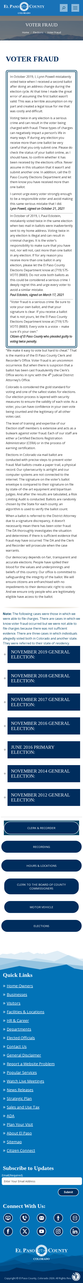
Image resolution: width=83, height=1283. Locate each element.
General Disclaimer (24, 1055)
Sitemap (14, 1141)
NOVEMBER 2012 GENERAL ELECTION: (40, 797)
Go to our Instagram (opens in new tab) (59, 1233)
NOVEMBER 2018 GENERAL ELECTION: (40, 678)
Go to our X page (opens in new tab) (26, 1233)
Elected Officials (21, 1037)
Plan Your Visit (20, 1124)
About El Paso (19, 1133)
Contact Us (17, 1046)
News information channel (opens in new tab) (9, 1220)
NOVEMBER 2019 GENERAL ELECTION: (40, 654)
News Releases (20, 1089)
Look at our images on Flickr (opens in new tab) (76, 1220)
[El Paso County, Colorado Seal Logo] (41, 1259)
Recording (41, 847)
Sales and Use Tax (23, 1107)
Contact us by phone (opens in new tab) (26, 1220)
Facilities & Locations (25, 1011)
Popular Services (22, 1072)
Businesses (17, 994)
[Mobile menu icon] (75, 8)
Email (12, 1175)
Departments (19, 1029)
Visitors (13, 1003)
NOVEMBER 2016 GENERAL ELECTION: (40, 726)
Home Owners (20, 985)
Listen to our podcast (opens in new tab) (59, 1220)
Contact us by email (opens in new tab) (43, 1220)
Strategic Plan (19, 1098)
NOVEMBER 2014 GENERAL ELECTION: (40, 774)
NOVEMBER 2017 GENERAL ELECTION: (40, 702)
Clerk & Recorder (41, 828)
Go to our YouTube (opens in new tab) (43, 1233)
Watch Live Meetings (25, 1081)
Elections (41, 926)
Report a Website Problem (31, 1063)
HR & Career (18, 1020)
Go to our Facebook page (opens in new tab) (9, 1233)
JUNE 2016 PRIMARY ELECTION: (32, 750)
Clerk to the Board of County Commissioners (41, 886)
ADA (10, 1115)
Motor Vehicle (41, 907)
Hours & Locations (41, 866)
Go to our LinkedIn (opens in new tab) (76, 1233)
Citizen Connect (21, 1150)
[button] (63, 7)
